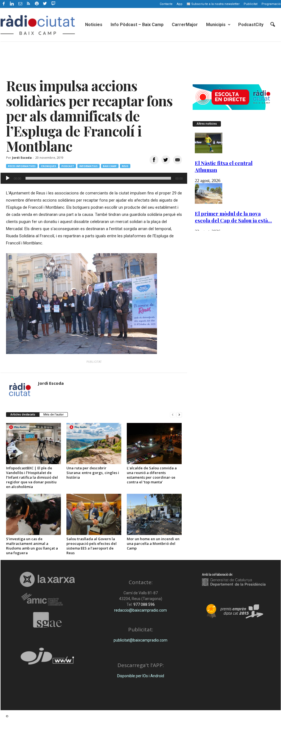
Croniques (48, 166)
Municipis (216, 24)
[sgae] (47, 620)
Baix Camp (110, 166)
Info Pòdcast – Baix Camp (137, 24)
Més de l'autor (53, 414)
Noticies (93, 24)
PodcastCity (250, 24)
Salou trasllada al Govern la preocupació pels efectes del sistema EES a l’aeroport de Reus (91, 545)
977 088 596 (144, 604)
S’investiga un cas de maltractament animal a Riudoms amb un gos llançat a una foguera (32, 545)
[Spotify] (36, 4)
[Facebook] (4, 4)
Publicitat (250, 4)
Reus (125, 166)
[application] (94, 178)
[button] (272, 25)
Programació (271, 4)
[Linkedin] (12, 4)
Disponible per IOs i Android (140, 676)
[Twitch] (52, 3)
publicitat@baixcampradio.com (140, 640)
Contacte (166, 4)
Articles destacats (22, 414)
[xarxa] (47, 579)
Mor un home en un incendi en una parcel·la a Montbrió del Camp (153, 543)
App (179, 4)
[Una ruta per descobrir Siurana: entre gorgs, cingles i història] (93, 443)
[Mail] (20, 4)
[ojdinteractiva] (47, 658)
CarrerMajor (185, 24)
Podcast (67, 166)
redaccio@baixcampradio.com (140, 610)
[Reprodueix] (7, 178)
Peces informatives (22, 166)
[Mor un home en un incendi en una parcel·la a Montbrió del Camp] (154, 514)
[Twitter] (45, 4)
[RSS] (28, 4)
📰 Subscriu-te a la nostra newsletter (213, 4)
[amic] (47, 599)
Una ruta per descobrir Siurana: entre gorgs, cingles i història (92, 472)
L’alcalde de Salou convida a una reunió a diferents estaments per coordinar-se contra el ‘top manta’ (152, 474)
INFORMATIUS (88, 166)
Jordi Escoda (22, 157)
